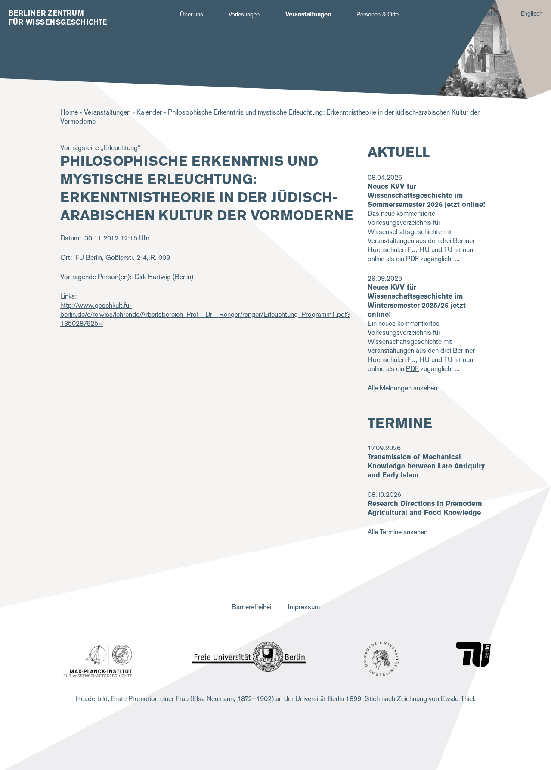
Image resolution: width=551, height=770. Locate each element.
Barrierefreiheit (252, 606)
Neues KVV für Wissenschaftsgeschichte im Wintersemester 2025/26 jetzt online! (417, 301)
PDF (412, 258)
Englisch (531, 13)
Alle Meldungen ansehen (402, 388)
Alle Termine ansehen (397, 531)
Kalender (149, 112)
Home (69, 112)
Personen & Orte (377, 14)
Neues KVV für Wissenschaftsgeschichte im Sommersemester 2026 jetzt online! (426, 195)
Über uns (191, 14)
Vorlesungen (244, 14)
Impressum (304, 606)
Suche (489, 13)
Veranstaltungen (308, 14)
